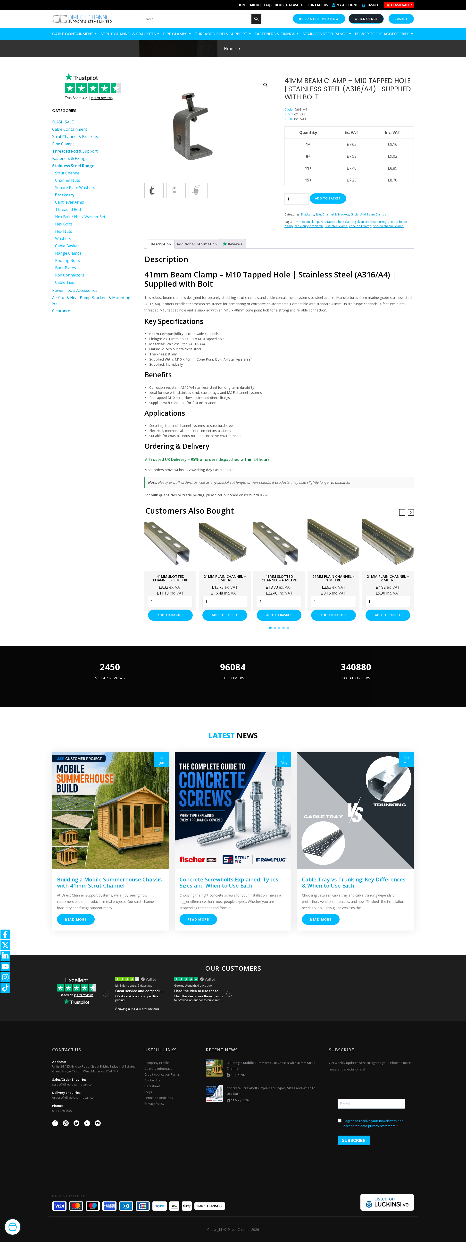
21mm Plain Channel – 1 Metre (333, 578)
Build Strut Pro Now (319, 19)
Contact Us (318, 5)
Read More (76, 919)
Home (242, 5)
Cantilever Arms (69, 202)
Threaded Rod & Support (221, 34)
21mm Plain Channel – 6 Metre (225, 578)
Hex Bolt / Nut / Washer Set (80, 216)
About (255, 5)
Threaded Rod (68, 209)
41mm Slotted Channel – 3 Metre (170, 578)
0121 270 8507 (62, 1110)
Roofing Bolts (67, 260)
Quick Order (366, 19)
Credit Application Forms (162, 1074)
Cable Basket (67, 246)
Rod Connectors (69, 275)
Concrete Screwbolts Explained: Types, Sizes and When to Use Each (230, 882)
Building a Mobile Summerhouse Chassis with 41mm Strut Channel (109, 882)
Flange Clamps (68, 253)
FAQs (268, 5)
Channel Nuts (67, 180)
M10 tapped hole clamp (337, 222)
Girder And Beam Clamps (368, 214)
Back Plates (65, 267)
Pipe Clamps (175, 34)
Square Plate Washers (75, 187)
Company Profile (156, 1063)
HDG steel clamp (336, 226)
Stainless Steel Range (326, 34)
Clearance (61, 310)
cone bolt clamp (360, 226)
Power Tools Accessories (382, 34)
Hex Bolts (64, 224)
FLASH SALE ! (63, 122)
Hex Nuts (63, 231)
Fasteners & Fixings (275, 34)
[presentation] (402, 512)
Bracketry (64, 195)
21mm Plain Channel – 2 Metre (388, 578)
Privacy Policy (154, 1103)
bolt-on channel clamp (388, 226)
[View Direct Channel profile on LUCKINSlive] (387, 1202)
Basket (372, 5)
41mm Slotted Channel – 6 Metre (279, 578)
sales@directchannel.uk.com (73, 1084)
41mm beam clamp (305, 222)
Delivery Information (159, 1068)
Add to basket (328, 198)
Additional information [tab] (197, 244)
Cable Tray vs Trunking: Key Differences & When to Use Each (354, 882)
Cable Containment (73, 34)
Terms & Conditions (158, 1097)
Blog (279, 5)
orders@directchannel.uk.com (74, 1097)
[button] (265, 85)
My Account (347, 5)
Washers (63, 238)
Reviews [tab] (234, 244)
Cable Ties (64, 282)
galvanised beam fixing (370, 222)
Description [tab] (161, 244)
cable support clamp (308, 226)
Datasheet (295, 5)
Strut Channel (67, 173)
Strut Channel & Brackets (129, 34)
